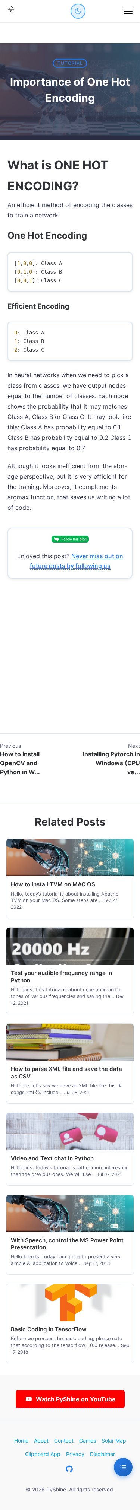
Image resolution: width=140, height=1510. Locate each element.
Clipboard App (42, 1454)
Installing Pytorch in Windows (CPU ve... (111, 763)
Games (87, 1440)
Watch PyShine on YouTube (76, 1399)
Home (21, 1440)
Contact (64, 1440)
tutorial (70, 63)
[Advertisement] (70, 663)
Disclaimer (102, 1454)
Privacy (75, 1454)
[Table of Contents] (123, 1467)
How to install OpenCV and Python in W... (20, 763)
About (41, 1440)
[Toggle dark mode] (78, 11)
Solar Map (114, 1440)
